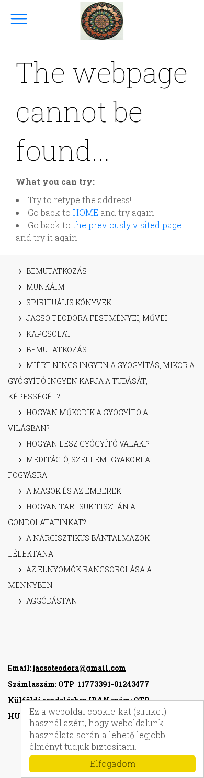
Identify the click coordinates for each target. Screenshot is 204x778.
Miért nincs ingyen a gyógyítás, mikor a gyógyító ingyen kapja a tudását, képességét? (101, 381)
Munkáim (45, 287)
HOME (85, 212)
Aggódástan (51, 601)
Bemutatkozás (56, 271)
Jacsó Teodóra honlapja (102, 21)
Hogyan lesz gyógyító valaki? (88, 444)
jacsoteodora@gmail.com (79, 668)
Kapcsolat (49, 334)
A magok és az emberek (73, 491)
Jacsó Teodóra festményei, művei (96, 318)
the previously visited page (127, 224)
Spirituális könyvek (68, 302)
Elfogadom (112, 763)
